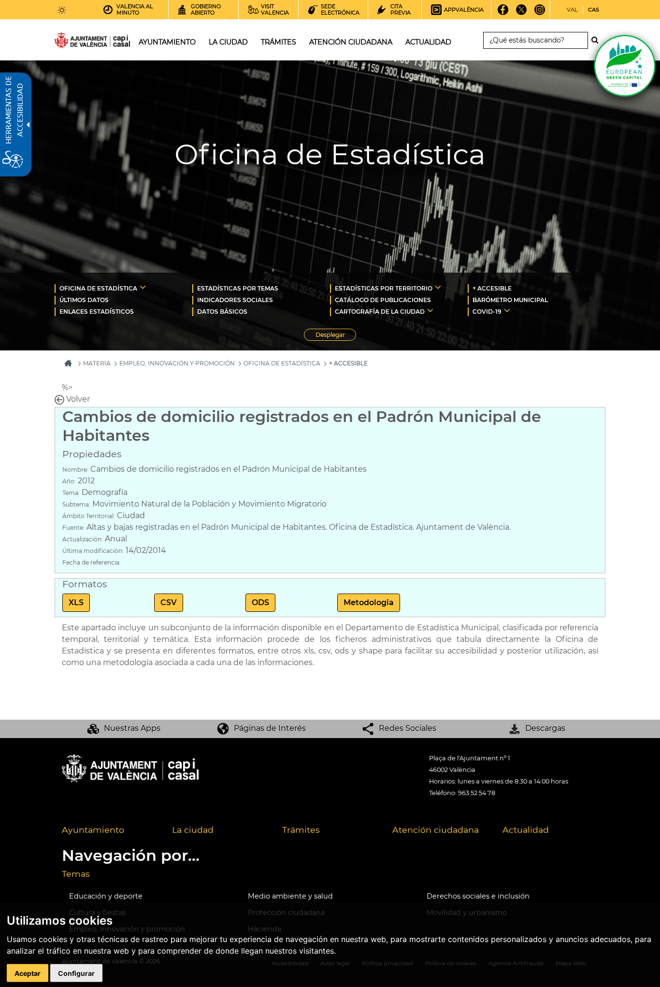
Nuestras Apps (132, 728)
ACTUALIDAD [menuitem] (428, 42)
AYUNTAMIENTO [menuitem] (167, 42)
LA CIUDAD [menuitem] (228, 42)
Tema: (71, 492)
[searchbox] (535, 40)
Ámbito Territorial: (88, 516)
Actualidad (525, 830)
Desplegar (336, 336)
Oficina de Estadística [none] (98, 288)
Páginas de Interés (270, 728)
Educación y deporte (106, 896)
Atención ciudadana (435, 830)
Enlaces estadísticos (96, 311)
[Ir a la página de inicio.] (75, 42)
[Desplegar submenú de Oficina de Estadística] (143, 287)
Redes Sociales (407, 728)
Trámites (301, 830)
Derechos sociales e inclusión (478, 896)
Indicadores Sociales (235, 300)
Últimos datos (84, 300)
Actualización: (82, 539)
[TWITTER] (521, 13)
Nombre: (75, 469)
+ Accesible (492, 288)
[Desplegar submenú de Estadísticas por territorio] (438, 287)
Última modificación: (93, 550)
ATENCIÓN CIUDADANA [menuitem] (350, 42)
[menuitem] (123, 288)
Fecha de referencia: (91, 562)
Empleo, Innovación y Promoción (177, 363)
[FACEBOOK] (503, 13)
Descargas (545, 728)
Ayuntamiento (93, 830)
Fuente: (73, 527)
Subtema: (76, 504)
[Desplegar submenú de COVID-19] (507, 310)
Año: (69, 481)
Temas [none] (76, 874)
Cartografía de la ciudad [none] (380, 311)
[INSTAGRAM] (539, 13)
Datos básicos (222, 311)
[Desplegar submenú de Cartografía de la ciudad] (430, 310)
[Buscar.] (597, 40)
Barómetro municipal (510, 300)
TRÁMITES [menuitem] (278, 42)
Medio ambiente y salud (290, 896)
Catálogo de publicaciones (383, 300)
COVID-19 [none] (487, 311)
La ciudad (193, 830)
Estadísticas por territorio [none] (383, 288)
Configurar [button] (76, 973)
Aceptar (27, 973)
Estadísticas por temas (237, 288)
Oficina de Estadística (282, 363)
